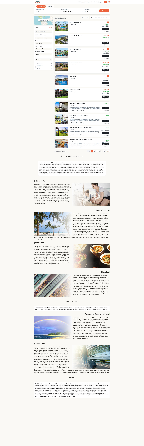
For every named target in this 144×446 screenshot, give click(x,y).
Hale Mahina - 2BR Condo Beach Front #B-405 (81, 139)
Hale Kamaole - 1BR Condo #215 (77, 103)
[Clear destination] (58, 11)
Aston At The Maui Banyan (76, 35)
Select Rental (105, 29)
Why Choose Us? (81, 2)
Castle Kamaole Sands (75, 89)
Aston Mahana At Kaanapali (76, 62)
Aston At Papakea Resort (75, 22)
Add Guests (87, 9)
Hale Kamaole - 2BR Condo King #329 (79, 115)
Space (37, 54)
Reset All (50, 27)
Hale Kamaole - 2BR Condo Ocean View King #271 (81, 127)
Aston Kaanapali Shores (75, 49)
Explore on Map (44, 20)
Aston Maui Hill (73, 76)
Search (105, 10)
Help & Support (99, 2)
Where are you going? (40, 9)
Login (106, 2)
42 (104, 151)
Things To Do (89, 2)
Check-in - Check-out (65, 9)
